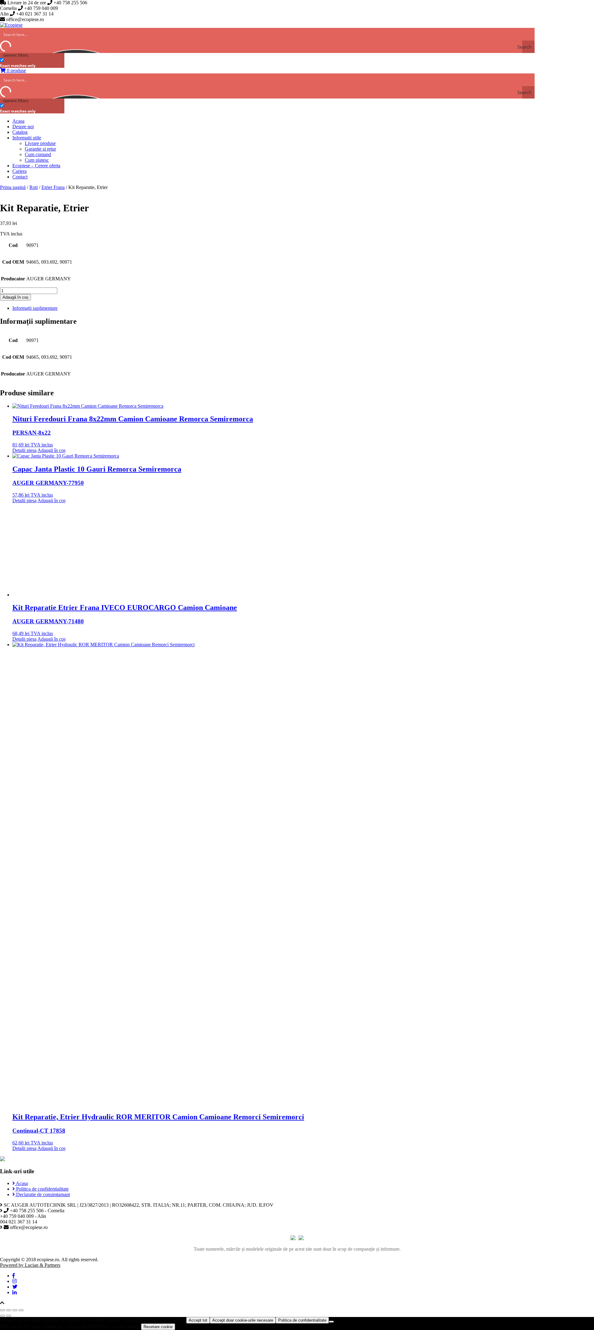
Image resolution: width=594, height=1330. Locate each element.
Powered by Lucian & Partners (30, 1265)
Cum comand (38, 154)
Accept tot (198, 1320)
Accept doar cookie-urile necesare (242, 1320)
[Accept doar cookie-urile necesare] (331, 1322)
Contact (20, 176)
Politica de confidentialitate (42, 1189)
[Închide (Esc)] (2, 1310)
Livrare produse (40, 143)
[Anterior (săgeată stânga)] (2, 1316)
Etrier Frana (53, 187)
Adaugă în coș (15, 297)
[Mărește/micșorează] (21, 1310)
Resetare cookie (158, 1326)
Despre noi (23, 126)
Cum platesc (37, 160)
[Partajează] (8, 1310)
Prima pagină (13, 187)
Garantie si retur (40, 148)
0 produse (16, 70)
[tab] (303, 308)
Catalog (20, 132)
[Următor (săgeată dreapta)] (8, 1316)
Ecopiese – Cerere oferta (36, 165)
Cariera (19, 171)
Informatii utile (26, 137)
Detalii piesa (24, 450)
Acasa (18, 121)
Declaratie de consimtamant (42, 1194)
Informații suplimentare (35, 308)
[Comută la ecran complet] (14, 1310)
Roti (33, 187)
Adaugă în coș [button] (51, 450)
